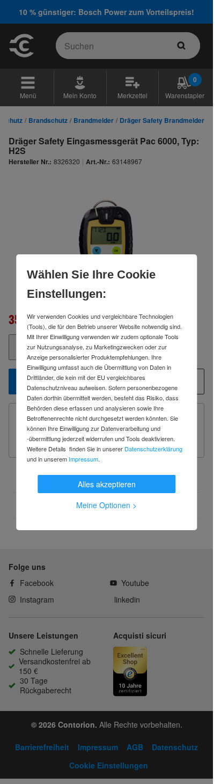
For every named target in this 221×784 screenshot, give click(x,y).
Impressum (83, 459)
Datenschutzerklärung (153, 448)
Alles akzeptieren (107, 484)
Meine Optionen (106, 505)
